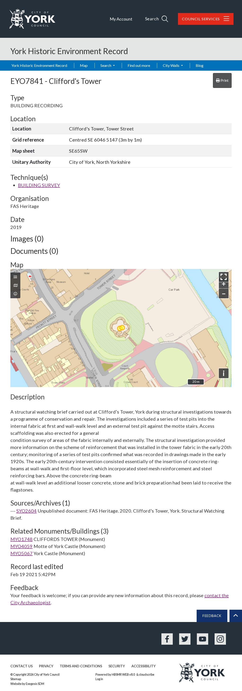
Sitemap (15, 679)
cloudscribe (146, 674)
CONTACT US (21, 666)
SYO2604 (26, 511)
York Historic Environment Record (39, 65)
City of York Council (47, 674)
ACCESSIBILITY (143, 666)
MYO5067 (21, 553)
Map (84, 65)
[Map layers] (15, 277)
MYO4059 (21, 546)
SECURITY (116, 666)
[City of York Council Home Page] (32, 19)
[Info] (15, 293)
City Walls (171, 65)
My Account (121, 19)
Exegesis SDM (35, 684)
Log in (99, 679)
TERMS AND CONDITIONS (81, 666)
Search (106, 65)
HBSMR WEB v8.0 (123, 674)
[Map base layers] (15, 285)
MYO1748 (21, 539)
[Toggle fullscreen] (224, 277)
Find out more (139, 65)
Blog (199, 65)
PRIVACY (46, 666)
